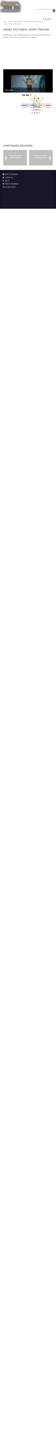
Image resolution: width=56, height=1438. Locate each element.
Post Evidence (11, 174)
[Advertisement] (16, 53)
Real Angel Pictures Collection (33, 21)
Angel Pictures (18, 21)
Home (4, 21)
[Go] (54, 10)
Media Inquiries (11, 184)
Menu (53, 6)
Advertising (10, 187)
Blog (7, 181)
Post (42, 6)
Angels (10, 21)
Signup (48, 6)
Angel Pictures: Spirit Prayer (12, 24)
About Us (9, 177)
